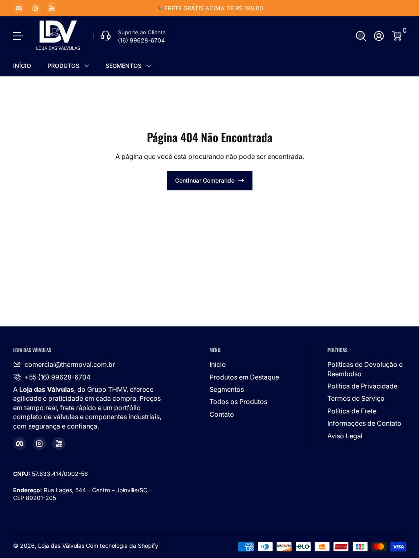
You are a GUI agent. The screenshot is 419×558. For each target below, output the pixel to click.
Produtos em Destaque (244, 377)
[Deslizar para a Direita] (333, 8)
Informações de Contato (364, 423)
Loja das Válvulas (61, 545)
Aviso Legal (345, 436)
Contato (222, 414)
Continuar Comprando (204, 180)
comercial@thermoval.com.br (70, 364)
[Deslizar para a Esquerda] (85, 8)
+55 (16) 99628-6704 (57, 377)
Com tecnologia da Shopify (122, 545)
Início (218, 364)
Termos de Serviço (356, 398)
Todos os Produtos (238, 401)
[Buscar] (361, 36)
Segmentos (227, 389)
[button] (361, 36)
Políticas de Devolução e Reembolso (365, 368)
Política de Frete (351, 411)
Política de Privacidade (362, 386)
